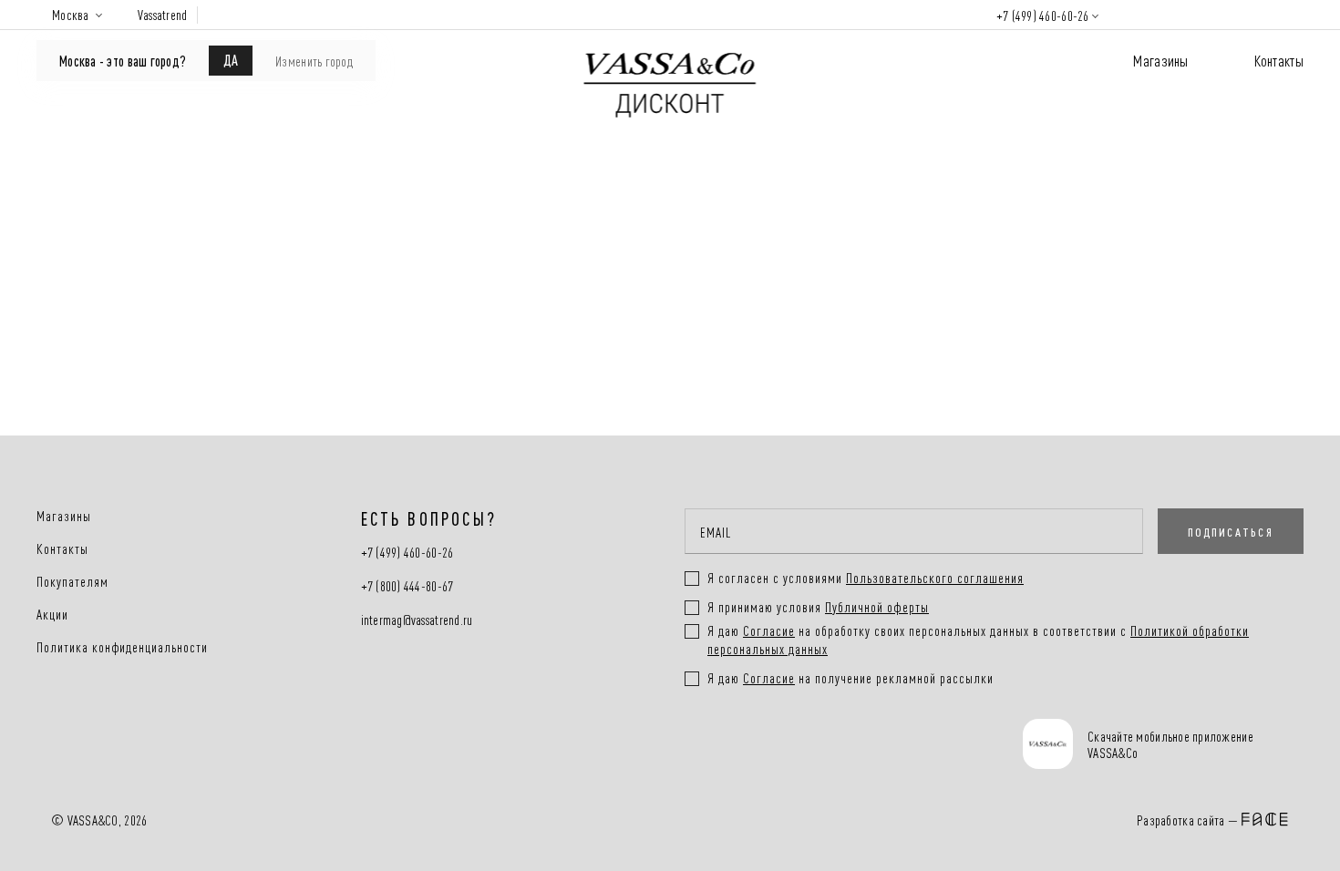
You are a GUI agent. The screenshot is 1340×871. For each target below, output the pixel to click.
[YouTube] (841, 746)
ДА (230, 59)
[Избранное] (1189, 14)
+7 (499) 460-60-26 (1042, 15)
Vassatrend (163, 14)
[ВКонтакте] (773, 746)
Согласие (769, 630)
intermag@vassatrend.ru (417, 620)
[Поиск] (1136, 14)
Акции (52, 614)
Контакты (1279, 59)
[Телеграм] (705, 746)
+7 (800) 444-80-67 (407, 586)
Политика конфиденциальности (122, 647)
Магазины (1160, 59)
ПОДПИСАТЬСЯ (1230, 531)
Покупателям (72, 581)
